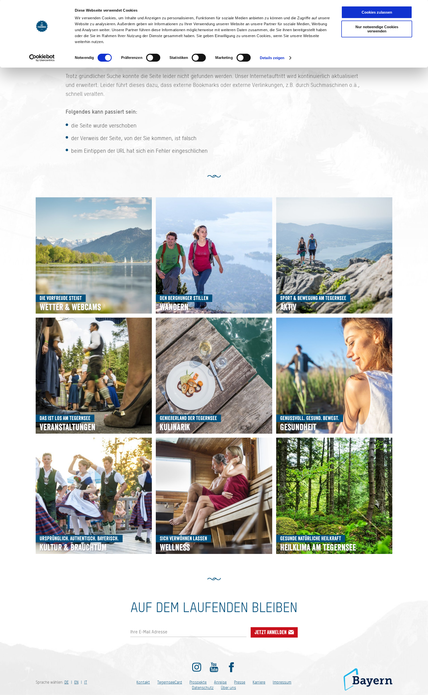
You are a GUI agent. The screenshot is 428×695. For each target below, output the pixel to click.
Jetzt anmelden (271, 632)
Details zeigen (272, 58)
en (76, 682)
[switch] (153, 58)
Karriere (259, 682)
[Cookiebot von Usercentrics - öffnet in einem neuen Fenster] (42, 58)
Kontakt (143, 682)
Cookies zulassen (377, 12)
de (66, 682)
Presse (239, 682)
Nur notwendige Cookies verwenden (376, 29)
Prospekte (198, 682)
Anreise (220, 682)
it (85, 682)
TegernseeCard (169, 682)
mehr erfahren (94, 255)
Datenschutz (203, 687)
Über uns (228, 687)
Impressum (282, 682)
